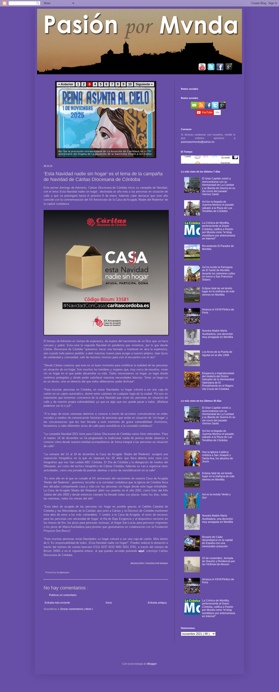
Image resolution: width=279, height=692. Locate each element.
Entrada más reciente (57, 602)
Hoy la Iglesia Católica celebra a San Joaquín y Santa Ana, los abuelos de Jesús (217, 457)
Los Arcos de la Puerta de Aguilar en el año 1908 (217, 353)
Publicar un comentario (63, 595)
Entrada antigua (157, 602)
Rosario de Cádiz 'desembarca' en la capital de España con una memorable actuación (217, 541)
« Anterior (65, 84)
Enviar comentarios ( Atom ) (76, 609)
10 (130, 84)
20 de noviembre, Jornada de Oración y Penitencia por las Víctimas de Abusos (218, 561)
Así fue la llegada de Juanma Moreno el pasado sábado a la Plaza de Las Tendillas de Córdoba (218, 206)
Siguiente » (144, 84)
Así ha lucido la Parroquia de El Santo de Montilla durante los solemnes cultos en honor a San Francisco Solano (218, 273)
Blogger (152, 663)
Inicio (109, 602)
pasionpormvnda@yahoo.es (197, 141)
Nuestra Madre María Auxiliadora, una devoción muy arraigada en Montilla (217, 334)
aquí (141, 551)
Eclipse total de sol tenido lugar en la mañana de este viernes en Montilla (218, 291)
